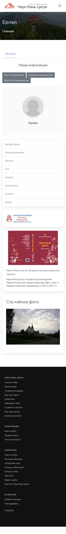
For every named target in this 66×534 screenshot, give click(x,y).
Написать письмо (13, 499)
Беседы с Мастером (14, 467)
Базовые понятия (13, 416)
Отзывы (9, 194)
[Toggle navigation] (59, 5)
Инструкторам (12, 144)
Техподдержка (11, 503)
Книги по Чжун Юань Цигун (17, 484)
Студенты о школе (13, 407)
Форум (8, 202)
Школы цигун (11, 386)
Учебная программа (14, 391)
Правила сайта (12, 435)
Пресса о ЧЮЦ (11, 471)
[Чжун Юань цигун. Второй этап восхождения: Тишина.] (33, 248)
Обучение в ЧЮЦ (12, 403)
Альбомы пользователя (41, 75)
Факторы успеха (12, 412)
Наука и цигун (11, 455)
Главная (8, 31)
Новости (9, 161)
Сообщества (11, 185)
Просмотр (10, 53)
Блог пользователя (14, 75)
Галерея (9, 177)
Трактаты (9, 475)
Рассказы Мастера (13, 459)
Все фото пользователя (16, 80)
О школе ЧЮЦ (11, 382)
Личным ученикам (14, 152)
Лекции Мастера (12, 463)
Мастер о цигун (12, 395)
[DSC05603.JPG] (33, 326)
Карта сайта (10, 431)
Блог (7, 169)
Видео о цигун (11, 480)
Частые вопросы (13, 439)
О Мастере (10, 399)
